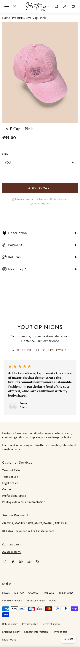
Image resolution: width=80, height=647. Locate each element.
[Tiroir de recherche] (56, 6)
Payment (15, 245)
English (7, 584)
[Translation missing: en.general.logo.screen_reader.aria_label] (38, 6)
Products (18, 18)
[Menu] (6, 6)
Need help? (17, 269)
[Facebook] (13, 562)
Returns (14, 257)
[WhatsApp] (37, 562)
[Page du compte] (65, 6)
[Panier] (73, 6)
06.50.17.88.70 (11, 552)
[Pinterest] (21, 562)
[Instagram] (4, 562)
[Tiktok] (29, 562)
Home (6, 18)
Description (17, 233)
